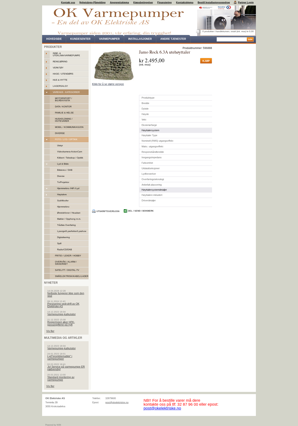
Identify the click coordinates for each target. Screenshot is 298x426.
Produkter (53, 47)
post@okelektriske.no (116, 402)
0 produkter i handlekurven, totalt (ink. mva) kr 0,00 (228, 31)
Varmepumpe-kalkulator (61, 314)
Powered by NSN (53, 425)
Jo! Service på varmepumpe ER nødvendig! (66, 368)
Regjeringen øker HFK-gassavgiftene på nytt (61, 323)
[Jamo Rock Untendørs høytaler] (114, 65)
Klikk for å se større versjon (108, 84)
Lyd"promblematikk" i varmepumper (59, 357)
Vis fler (50, 331)
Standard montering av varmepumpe (60, 378)
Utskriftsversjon (107, 211)
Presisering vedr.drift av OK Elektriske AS (63, 305)
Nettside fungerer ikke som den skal (65, 294)
